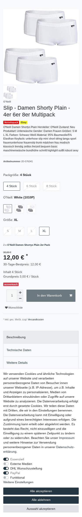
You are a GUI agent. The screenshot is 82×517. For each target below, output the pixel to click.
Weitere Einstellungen (18, 482)
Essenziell (17, 459)
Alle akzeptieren (41, 491)
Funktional (17, 477)
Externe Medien (21, 464)
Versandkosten (36, 319)
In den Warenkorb (49, 295)
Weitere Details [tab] (17, 362)
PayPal (15, 473)
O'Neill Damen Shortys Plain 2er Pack (28, 245)
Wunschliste (15, 307)
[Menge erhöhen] (20, 293)
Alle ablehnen (41, 500)
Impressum (67, 438)
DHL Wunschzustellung (26, 468)
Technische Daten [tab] (19, 350)
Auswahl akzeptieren (41, 508)
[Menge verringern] (20, 299)
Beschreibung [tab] (16, 337)
